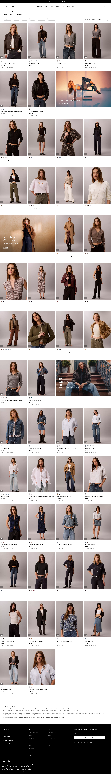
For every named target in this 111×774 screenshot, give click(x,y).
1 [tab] (9, 57)
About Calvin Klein (51, 732)
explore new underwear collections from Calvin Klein (51, 717)
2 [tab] (11, 57)
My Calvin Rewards (8, 740)
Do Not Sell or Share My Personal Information (53, 763)
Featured (9, 11)
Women (4, 11)
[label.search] (100, 6)
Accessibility (32, 751)
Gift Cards (5, 733)
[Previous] (2, 41)
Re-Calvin (49, 745)
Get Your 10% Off (89, 737)
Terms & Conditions (69, 763)
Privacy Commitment (52, 738)
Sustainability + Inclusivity (53, 742)
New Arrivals (15, 11)
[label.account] (104, 6)
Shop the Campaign (66, 1)
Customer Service (33, 732)
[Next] (25, 41)
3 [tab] (13, 57)
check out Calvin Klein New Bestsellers (27, 717)
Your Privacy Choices (7, 771)
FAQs (30, 735)
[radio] (1, 60)
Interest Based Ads (38, 763)
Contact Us (32, 738)
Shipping (31, 748)
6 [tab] (47, 57)
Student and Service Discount (11, 743)
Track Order (32, 742)
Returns (31, 745)
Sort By (93, 19)
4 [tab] (16, 57)
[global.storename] (8, 6)
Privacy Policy (20, 771)
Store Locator (6, 736)
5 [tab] (18, 57)
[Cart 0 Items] (107, 6)
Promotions (6, 729)
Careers (49, 735)
